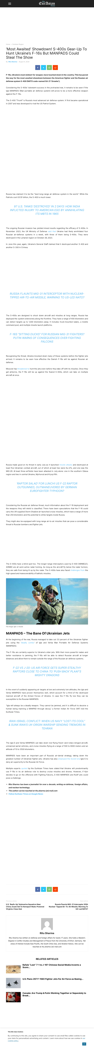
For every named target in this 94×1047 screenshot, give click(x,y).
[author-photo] (47, 930)
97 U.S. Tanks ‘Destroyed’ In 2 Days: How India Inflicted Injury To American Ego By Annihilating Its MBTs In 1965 (47, 210)
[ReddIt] (55, 67)
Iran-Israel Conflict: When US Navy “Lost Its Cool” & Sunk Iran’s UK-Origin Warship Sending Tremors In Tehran (47, 724)
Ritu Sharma (12, 62)
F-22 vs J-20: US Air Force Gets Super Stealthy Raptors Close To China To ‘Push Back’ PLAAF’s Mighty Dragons (47, 671)
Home (8, 44)
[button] (9, 3)
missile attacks (65, 465)
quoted (24, 768)
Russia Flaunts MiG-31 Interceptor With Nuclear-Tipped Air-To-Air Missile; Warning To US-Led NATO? (68, 906)
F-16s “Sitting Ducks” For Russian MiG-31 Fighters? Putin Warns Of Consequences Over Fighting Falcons (47, 338)
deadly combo (27, 642)
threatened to (23, 369)
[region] (47, 26)
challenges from (77, 570)
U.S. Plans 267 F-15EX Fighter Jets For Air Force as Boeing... (53, 979)
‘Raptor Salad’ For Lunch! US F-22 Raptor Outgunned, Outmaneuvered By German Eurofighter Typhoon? (47, 487)
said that (52, 231)
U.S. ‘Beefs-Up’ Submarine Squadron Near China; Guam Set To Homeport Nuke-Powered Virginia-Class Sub (25, 906)
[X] (43, 67)
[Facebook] (37, 67)
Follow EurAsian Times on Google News (26, 794)
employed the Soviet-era (69, 759)
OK (84, 1044)
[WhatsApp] (49, 67)
